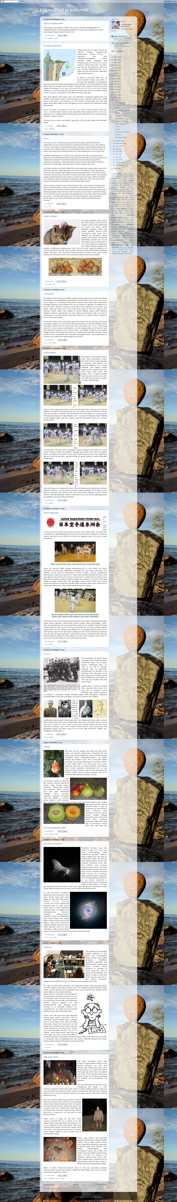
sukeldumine (130, 235)
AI (127, 174)
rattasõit (114, 229)
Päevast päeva (119, 51)
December (119, 102)
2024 (115, 62)
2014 (115, 89)
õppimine (114, 222)
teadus (124, 242)
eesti (131, 180)
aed (124, 174)
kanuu (132, 197)
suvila (131, 240)
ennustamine (115, 185)
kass (50, 284)
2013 (115, 92)
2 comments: (49, 126)
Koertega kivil (121, 202)
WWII (72, 32)
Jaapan (114, 193)
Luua (124, 213)
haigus (122, 187)
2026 (115, 57)
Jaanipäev (130, 191)
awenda (131, 178)
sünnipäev (115, 237)
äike (113, 176)
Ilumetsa (114, 191)
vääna (132, 249)
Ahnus (46, 139)
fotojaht (114, 187)
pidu (132, 222)
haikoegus (131, 187)
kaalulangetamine (118, 197)
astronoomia (53, 937)
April (117, 157)
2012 (115, 95)
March (117, 159)
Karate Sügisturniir (51, 513)
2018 (115, 79)
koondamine (123, 204)
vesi (119, 253)
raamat (125, 227)
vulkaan (130, 253)
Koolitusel (48, 947)
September (119, 143)
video (122, 253)
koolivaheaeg (115, 204)
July (116, 149)
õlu (132, 220)
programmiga (69, 888)
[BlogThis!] (60, 35)
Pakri (125, 222)
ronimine (121, 231)
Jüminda (131, 195)
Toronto (62, 1178)
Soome (119, 235)
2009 (115, 168)
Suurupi (131, 237)
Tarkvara (119, 242)
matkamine (117, 217)
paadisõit (120, 222)
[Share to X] (62, 35)
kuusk (121, 206)
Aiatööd (47, 747)
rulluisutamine (130, 231)
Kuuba (117, 206)
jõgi (124, 193)
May (117, 154)
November (119, 105)
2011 (115, 97)
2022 (115, 68)
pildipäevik (115, 225)
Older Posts (102, 1184)
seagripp (119, 233)
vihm (125, 253)
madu (128, 213)
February (118, 162)
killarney (124, 199)
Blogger (100, 1197)
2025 (115, 60)
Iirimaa (100, 54)
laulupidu (131, 209)
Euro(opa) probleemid (52, 46)
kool (50, 343)
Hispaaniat (95, 63)
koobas (127, 202)
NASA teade (98, 850)
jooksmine (130, 193)
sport (123, 235)
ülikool (120, 249)
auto (124, 178)
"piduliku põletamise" (50, 92)
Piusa (122, 224)
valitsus (131, 251)
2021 (115, 70)
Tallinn (114, 242)
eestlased (115, 183)
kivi (128, 199)
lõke (132, 211)
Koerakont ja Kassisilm (53, 844)
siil (123, 233)
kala (127, 197)
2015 (115, 87)
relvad (114, 231)
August (117, 146)
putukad (114, 227)
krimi (132, 204)
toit (53, 284)
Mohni (132, 217)
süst (124, 237)
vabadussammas (116, 251)
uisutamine (124, 247)
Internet (119, 191)
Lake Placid (127, 206)
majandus (52, 129)
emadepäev (125, 183)
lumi (121, 213)
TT (124, 21)
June (117, 151)
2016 (115, 84)
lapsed (54, 343)
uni (126, 249)
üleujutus (114, 249)
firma (132, 185)
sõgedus (114, 235)
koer (114, 202)
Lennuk (114, 211)
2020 (115, 73)
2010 (115, 100)
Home (75, 1184)
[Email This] (58, 35)
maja (56, 834)
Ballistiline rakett (116, 181)
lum (118, 213)
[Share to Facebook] (64, 35)
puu (120, 227)
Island (124, 191)
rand (132, 227)
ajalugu (51, 38)
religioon (131, 229)
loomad (114, 213)
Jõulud (114, 195)
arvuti (56, 38)
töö (50, 206)
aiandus (51, 834)
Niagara (129, 220)
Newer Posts (49, 1184)
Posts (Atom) (56, 1189)
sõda (132, 233)
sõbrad (126, 233)
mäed (132, 213)
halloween (52, 1178)
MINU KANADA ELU (120, 36)
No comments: (50, 35)
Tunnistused (48, 294)
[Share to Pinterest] (66, 35)
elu (120, 183)
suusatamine (118, 240)
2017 (115, 81)
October (118, 141)
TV (120, 248)
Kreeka (128, 204)
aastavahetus (117, 174)
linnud (126, 211)
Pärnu (128, 222)
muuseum (114, 220)
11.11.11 (47, 654)
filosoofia (127, 185)
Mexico (126, 218)
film (121, 185)
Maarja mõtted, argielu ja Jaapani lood (122, 43)
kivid (132, 199)
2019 (115, 76)
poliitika (130, 224)
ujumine (131, 248)
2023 (115, 65)
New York (123, 220)
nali (119, 220)
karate (51, 503)
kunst (113, 206)
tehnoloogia (117, 244)
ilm (132, 189)
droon (125, 181)
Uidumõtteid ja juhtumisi (64, 10)
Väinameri (125, 251)
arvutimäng (129, 176)
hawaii (122, 189)
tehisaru (131, 242)
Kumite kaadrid (50, 353)
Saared (114, 233)
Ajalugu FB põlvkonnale (53, 23)
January (118, 165)
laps (118, 209)
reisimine (122, 229)
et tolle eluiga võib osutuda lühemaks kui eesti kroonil (77, 88)
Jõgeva (119, 193)
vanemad (115, 253)
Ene (132, 183)
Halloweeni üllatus (51, 1057)
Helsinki (127, 189)
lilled (120, 211)
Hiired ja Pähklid (50, 216)
